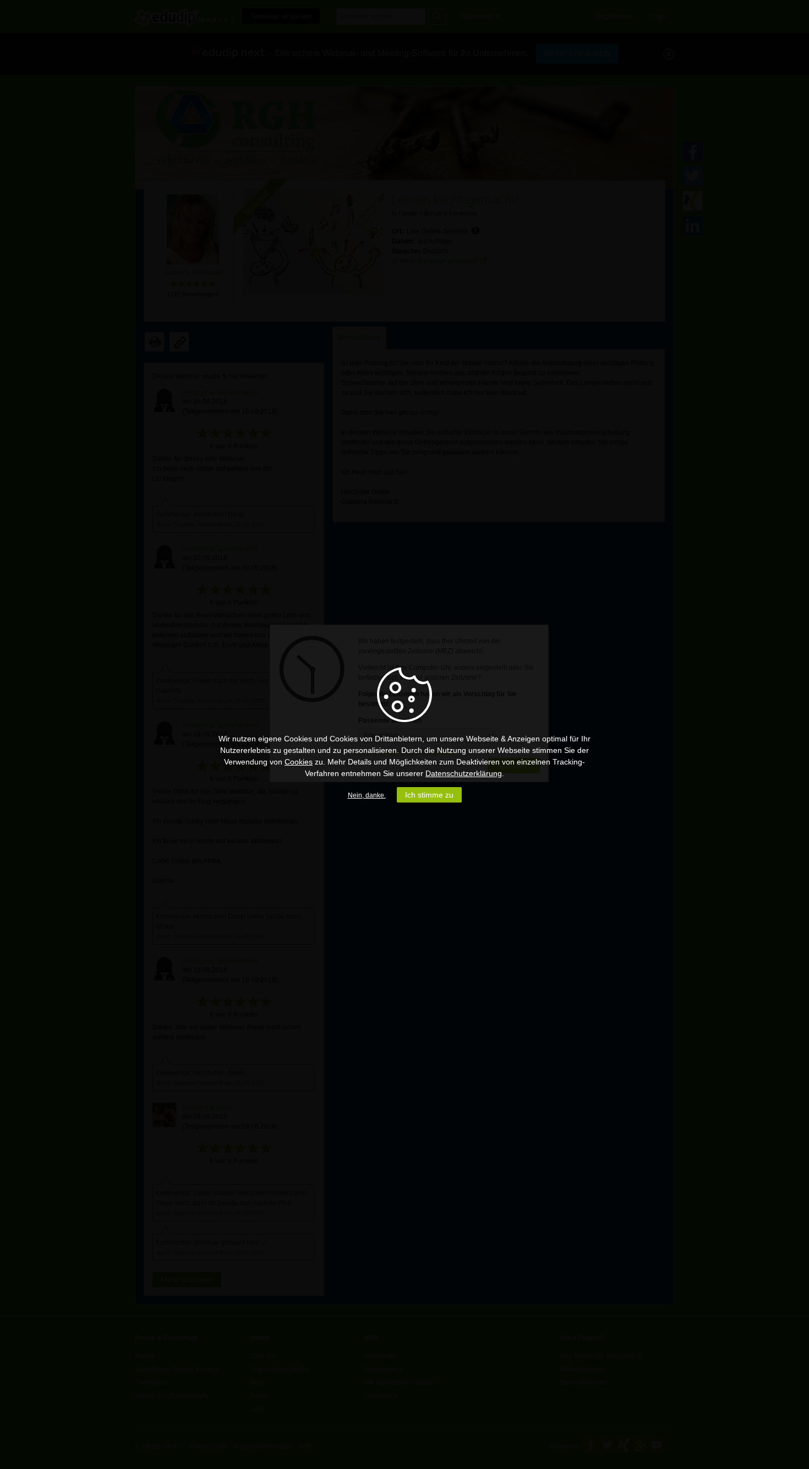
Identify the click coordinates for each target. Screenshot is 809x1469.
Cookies (299, 761)
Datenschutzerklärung (463, 773)
